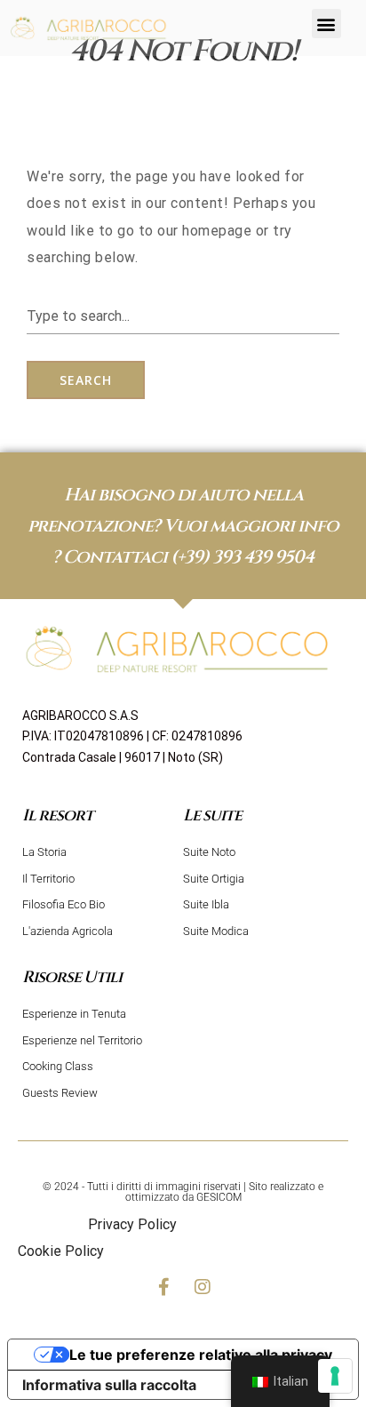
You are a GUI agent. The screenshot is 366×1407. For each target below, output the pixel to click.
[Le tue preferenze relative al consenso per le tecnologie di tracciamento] (335, 1376)
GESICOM (219, 1197)
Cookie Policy (61, 1251)
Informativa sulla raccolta (109, 1385)
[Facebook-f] (163, 1287)
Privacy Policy (132, 1224)
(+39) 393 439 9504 (242, 557)
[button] (326, 23)
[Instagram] (202, 1287)
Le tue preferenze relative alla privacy (200, 1354)
